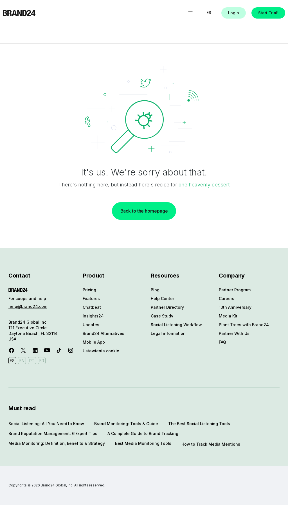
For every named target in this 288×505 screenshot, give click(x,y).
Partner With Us (234, 333)
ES (208, 12)
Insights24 (93, 316)
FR (41, 360)
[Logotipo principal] (19, 13)
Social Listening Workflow (176, 324)
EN (21, 360)
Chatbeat (92, 307)
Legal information (168, 333)
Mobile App (94, 342)
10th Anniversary (235, 307)
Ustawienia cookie (101, 350)
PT (32, 360)
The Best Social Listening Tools (199, 423)
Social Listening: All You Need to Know (46, 423)
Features (91, 298)
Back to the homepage (144, 211)
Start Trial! (268, 12)
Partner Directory (167, 307)
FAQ (222, 342)
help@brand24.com (27, 306)
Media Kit (228, 316)
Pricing (89, 289)
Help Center (162, 298)
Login (233, 12)
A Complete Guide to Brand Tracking (142, 433)
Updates (91, 324)
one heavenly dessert (204, 185)
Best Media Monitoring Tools (143, 443)
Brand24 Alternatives (103, 333)
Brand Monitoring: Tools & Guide (126, 423)
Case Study (162, 316)
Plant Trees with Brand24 (244, 324)
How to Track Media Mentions (210, 444)
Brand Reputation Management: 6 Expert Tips (52, 433)
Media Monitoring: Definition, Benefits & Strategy (56, 443)
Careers (226, 298)
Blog (155, 289)
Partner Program (235, 289)
